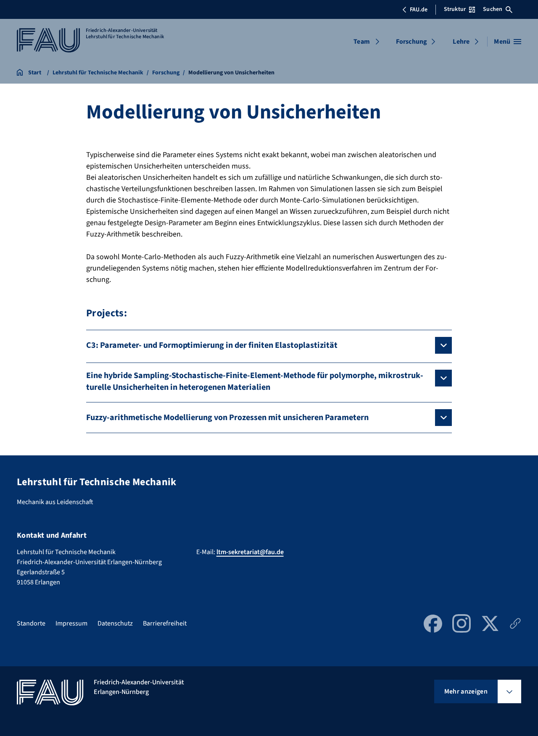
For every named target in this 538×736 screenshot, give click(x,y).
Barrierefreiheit (165, 623)
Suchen (492, 9)
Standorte (31, 623)
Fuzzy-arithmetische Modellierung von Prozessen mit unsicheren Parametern (227, 417)
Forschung (411, 41)
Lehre (461, 41)
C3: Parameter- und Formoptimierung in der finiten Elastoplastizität (212, 345)
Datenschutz (115, 623)
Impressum (71, 623)
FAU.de (418, 9)
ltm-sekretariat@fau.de (250, 552)
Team (361, 41)
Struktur (455, 9)
